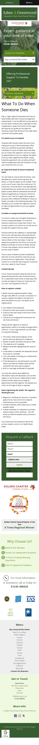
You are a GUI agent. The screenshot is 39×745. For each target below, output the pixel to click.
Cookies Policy (8, 711)
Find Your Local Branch (14, 93)
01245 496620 (11, 43)
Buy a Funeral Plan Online (16, 59)
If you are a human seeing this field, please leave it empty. (19, 469)
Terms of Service (30, 711)
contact (17, 424)
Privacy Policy (18, 711)
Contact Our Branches (14, 53)
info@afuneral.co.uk (19, 696)
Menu (30, 3)
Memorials (19, 668)
